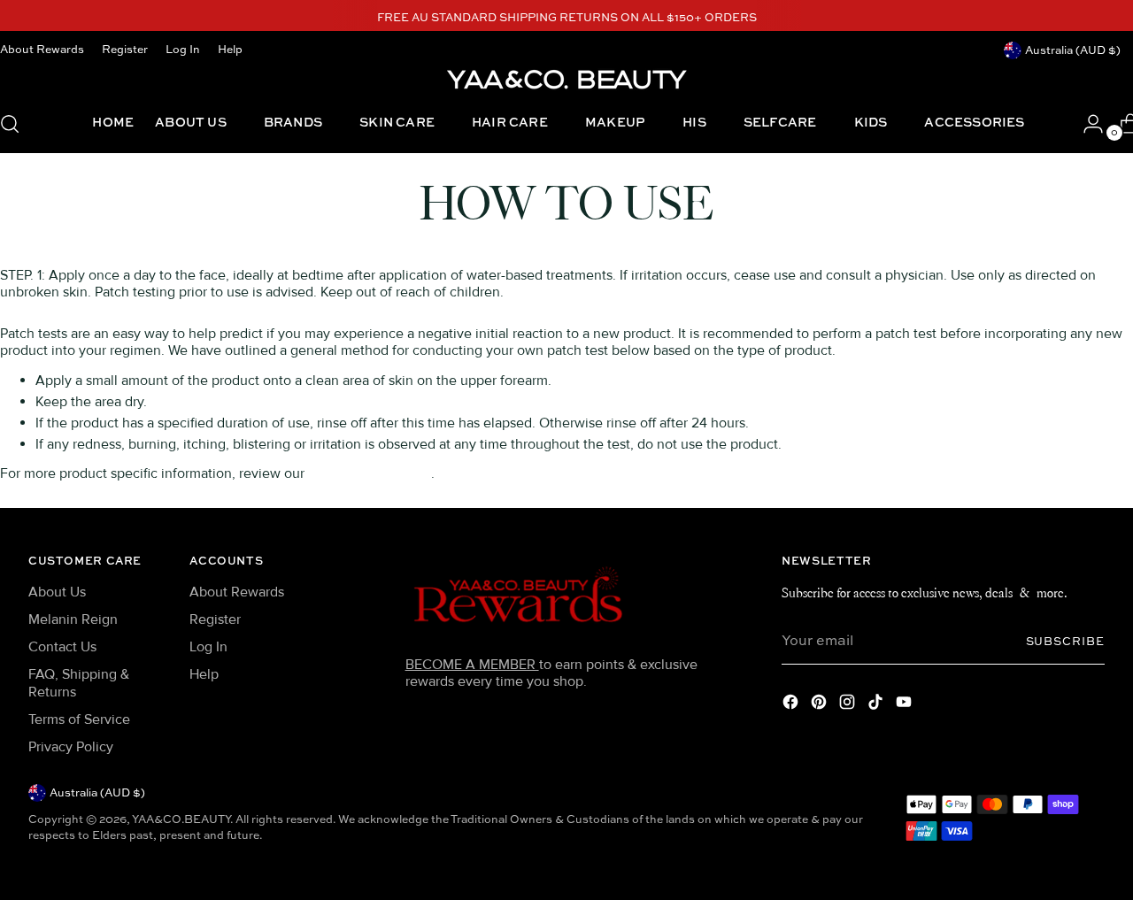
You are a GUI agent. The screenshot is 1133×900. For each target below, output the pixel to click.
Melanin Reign (73, 619)
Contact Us (62, 647)
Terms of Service (79, 719)
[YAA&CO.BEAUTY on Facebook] (792, 705)
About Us (57, 592)
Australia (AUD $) (1073, 51)
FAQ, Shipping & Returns (78, 682)
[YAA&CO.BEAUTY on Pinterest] (820, 705)
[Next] (799, 18)
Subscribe (1065, 642)
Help (204, 674)
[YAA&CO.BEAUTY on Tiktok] (877, 705)
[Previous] (334, 18)
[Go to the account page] (1086, 124)
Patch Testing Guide (369, 473)
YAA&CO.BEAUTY (181, 820)
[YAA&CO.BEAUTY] (566, 78)
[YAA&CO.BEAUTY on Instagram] (848, 705)
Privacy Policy (70, 747)
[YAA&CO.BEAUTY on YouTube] (905, 705)
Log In (208, 647)
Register (215, 619)
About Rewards (236, 592)
